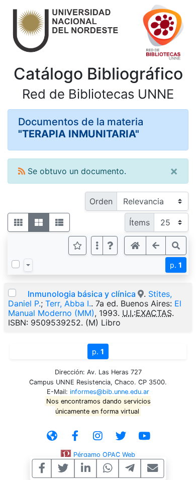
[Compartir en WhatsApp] (107, 468)
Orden (101, 201)
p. (176, 265)
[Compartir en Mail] (152, 468)
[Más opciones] (97, 245)
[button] (110, 245)
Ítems (139, 222)
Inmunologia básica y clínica (82, 294)
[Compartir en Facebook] (42, 468)
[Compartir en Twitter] (63, 468)
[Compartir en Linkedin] (85, 468)
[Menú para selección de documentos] (28, 265)
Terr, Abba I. (68, 303)
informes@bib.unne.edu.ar (109, 391)
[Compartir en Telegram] (130, 468)
